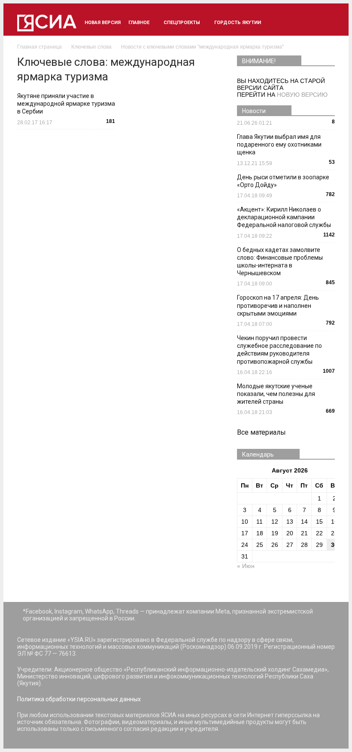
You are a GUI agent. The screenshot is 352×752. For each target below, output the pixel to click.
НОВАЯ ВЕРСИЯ (103, 22)
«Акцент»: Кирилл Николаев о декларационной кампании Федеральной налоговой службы (284, 217)
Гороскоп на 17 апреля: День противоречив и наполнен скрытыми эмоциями (278, 305)
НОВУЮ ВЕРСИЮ (302, 94)
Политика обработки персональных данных (79, 699)
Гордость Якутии (237, 22)
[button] (324, 22)
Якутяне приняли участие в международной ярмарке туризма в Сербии (66, 103)
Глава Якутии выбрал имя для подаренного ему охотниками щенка (279, 144)
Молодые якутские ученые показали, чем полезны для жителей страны (276, 394)
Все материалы (261, 432)
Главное (138, 22)
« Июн (246, 565)
